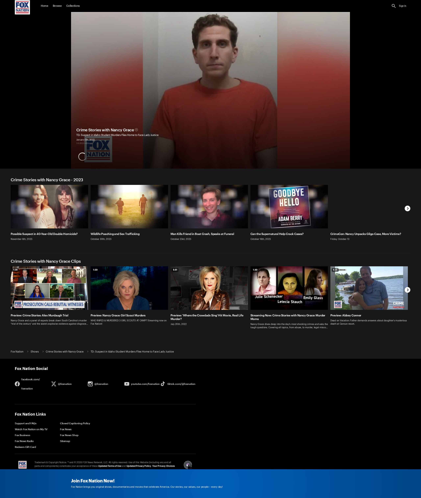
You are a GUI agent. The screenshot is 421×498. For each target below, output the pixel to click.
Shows (35, 351)
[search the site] (393, 6)
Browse (57, 6)
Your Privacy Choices (163, 466)
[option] (51, 215)
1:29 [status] (15, 269)
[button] (393, 6)
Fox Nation (17, 351)
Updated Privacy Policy (138, 466)
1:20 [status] (95, 269)
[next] (407, 208)
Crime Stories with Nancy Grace (105, 130)
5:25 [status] (335, 269)
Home (44, 6)
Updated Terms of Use (109, 466)
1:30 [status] (255, 269)
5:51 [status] (175, 269)
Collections (73, 6)
